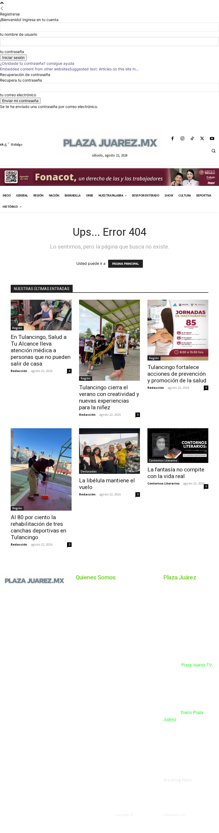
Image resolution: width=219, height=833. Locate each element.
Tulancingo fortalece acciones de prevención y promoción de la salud (176, 374)
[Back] (2, 8)
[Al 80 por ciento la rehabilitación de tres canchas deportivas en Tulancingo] (41, 469)
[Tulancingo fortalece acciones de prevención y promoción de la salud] (177, 330)
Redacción (19, 371)
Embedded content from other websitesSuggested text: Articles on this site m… (69, 69)
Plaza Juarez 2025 (148, 815)
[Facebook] (172, 138)
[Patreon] (23, 614)
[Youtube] (212, 138)
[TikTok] (192, 138)
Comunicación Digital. (202, 815)
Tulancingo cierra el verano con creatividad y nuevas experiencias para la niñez (109, 397)
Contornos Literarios (163, 460)
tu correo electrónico (18, 95)
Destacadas (89, 471)
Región (17, 328)
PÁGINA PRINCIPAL (125, 264)
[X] (202, 138)
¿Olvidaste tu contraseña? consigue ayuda (37, 63)
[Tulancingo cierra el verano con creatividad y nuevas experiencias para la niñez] (109, 340)
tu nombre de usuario (18, 34)
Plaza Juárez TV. (197, 664)
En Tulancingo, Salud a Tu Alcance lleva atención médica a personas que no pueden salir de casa (41, 350)
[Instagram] (182, 138)
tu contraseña (12, 51)
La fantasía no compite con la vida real (175, 472)
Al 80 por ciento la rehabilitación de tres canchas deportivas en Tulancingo (38, 527)
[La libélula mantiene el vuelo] (109, 451)
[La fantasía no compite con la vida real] (177, 445)
